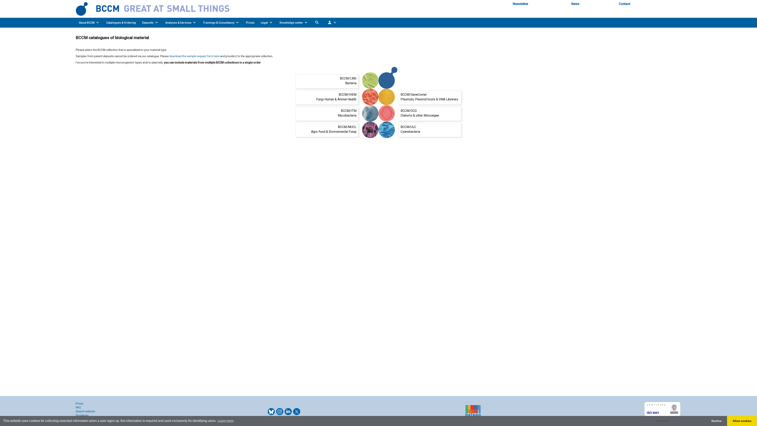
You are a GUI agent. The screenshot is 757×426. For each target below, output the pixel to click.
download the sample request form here (194, 56)
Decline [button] (716, 420)
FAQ (78, 407)
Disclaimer (82, 415)
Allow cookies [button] (742, 420)
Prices (79, 403)
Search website (85, 411)
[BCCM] (156, 8)
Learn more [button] (226, 420)
